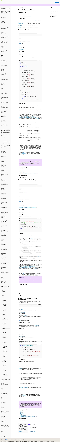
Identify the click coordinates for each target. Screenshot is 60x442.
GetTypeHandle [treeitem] (4, 350)
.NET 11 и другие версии (22, 177)
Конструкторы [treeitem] (3, 291)
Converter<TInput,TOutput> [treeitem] (4, 79)
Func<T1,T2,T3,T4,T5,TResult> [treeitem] (4, 125)
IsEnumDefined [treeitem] (4, 360)
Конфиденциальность (24, 441)
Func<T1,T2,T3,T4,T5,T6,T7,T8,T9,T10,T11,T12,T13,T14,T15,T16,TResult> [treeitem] (5, 146)
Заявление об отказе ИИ (4, 441)
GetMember (31, 238)
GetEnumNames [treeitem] (4, 310)
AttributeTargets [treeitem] (3, 47)
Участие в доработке (18, 441)
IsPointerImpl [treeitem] (4, 365)
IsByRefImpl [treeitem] (3, 356)
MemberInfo (20, 43)
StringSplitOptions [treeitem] (3, 263)
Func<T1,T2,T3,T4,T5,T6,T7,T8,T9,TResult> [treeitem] (5, 131)
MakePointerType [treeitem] (4, 374)
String (22, 38)
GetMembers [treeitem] (4, 329)
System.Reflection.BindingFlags (24, 262)
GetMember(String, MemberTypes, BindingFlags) (54, 13)
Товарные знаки (52, 441)
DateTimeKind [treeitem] (3, 84)
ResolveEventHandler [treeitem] (3, 245)
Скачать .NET (57, 2)
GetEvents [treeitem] (3, 315)
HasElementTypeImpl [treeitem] (4, 351)
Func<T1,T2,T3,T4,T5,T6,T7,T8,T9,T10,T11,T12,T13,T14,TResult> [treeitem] (5, 141)
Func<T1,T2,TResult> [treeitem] (3, 121)
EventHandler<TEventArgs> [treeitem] (4, 107)
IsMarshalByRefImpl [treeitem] (4, 364)
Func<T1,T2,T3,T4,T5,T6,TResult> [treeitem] (5, 126)
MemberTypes (23, 312)
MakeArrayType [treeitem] (4, 370)
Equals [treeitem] (3, 296)
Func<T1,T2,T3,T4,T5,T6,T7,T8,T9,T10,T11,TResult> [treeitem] (5, 135)
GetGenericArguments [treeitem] (5, 319)
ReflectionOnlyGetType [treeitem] (5, 375)
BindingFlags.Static (33, 116)
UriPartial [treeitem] (2, 408)
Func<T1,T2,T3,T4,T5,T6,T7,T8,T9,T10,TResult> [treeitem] (5, 133)
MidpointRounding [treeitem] (3, 203)
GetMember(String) (20, 23)
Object (29, 275)
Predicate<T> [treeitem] (2, 239)
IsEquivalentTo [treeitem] (4, 361)
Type (30, 16)
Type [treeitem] (2, 290)
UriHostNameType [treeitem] (3, 403)
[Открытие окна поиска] (57, 1)
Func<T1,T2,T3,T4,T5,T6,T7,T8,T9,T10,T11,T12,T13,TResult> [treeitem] (5, 139)
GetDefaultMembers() (23, 172)
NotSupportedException (22, 336)
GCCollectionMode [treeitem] (3, 148)
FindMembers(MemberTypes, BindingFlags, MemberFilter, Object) (28, 173)
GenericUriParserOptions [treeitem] (4, 152)
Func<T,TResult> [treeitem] (3, 120)
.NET (20, 7)
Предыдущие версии (10, 441)
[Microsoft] (1, 0)
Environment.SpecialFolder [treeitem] (4, 101)
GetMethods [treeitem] (3, 333)
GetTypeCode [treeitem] (4, 343)
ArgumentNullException (22, 333)
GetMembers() (22, 171)
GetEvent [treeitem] (3, 314)
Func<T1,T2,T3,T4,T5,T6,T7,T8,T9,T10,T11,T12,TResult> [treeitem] (5, 137)
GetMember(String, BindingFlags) (23, 207)
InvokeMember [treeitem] (4, 352)
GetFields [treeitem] (3, 318)
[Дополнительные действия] (41, 7)
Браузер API (23, 7)
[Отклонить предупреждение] (59, 4)
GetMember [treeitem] (3, 328)
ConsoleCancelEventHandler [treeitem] (4, 66)
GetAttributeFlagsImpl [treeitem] (5, 301)
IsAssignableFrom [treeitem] (4, 355)
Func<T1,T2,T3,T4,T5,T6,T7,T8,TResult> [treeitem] (5, 129)
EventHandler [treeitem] (3, 106)
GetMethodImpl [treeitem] (4, 332)
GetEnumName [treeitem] (4, 309)
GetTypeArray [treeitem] (4, 342)
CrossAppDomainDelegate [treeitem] (4, 80)
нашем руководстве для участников (23, 431)
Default (20, 320)
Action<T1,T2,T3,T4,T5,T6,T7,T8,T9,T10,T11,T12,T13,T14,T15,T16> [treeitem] (5, 12)
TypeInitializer (37, 118)
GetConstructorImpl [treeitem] (4, 304)
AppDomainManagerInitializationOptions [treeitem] (5, 24)
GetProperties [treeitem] (4, 337)
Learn (19, 7)
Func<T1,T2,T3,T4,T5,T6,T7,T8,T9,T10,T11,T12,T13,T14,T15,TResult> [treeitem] (5, 143)
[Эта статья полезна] (50, 17)
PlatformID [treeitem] (2, 236)
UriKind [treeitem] (2, 406)
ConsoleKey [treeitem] (2, 69)
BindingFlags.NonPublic (22, 117)
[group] (30, 81)
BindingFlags (26, 116)
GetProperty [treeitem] (3, 338)
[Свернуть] (10, 7)
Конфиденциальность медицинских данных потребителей (35, 441)
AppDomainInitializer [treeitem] (3, 21)
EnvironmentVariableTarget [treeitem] (4, 103)
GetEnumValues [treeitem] (4, 313)
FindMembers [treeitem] (4, 299)
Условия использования (46, 441)
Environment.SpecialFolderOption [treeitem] (5, 102)
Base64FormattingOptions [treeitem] (4, 51)
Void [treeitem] (1, 432)
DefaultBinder (22, 170)
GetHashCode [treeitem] (4, 323)
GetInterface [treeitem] (3, 324)
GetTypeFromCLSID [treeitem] (4, 346)
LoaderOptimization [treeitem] (3, 194)
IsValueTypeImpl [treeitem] (4, 369)
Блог (13, 441)
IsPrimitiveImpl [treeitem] (4, 366)
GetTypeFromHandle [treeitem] (4, 347)
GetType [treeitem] (3, 341)
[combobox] (5, 8)
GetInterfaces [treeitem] (4, 327)
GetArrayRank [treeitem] (4, 300)
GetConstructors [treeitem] (4, 305)
